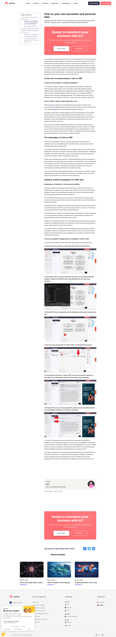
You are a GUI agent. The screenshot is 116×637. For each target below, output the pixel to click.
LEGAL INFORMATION (39, 597)
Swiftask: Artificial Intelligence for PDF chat (30, 31)
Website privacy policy (38, 608)
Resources (54, 3)
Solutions (45, 3)
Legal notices (36, 622)
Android (69, 622)
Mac (68, 604)
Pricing (75, 3)
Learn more (23, 584)
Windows (69, 607)
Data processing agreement (40, 613)
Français (102, 602)
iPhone (69, 625)
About (28, 3)
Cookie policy (36, 616)
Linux (68, 610)
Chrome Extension (72, 616)
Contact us (35, 602)
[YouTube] (102, 635)
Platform (36, 3)
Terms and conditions (38, 605)
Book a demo (94, 3)
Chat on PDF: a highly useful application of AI (30, 26)
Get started (106, 3)
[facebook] (84, 548)
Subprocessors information (39, 619)
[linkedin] (93, 548)
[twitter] (89, 548)
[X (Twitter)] (99, 635)
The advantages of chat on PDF (30, 28)
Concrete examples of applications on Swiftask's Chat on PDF (31, 40)
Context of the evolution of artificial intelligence (31, 22)
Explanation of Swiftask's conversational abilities (31, 35)
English (102, 605)
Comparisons (65, 3)
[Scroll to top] (111, 632)
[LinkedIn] (96, 635)
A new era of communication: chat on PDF (29, 18)
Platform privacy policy (38, 611)
